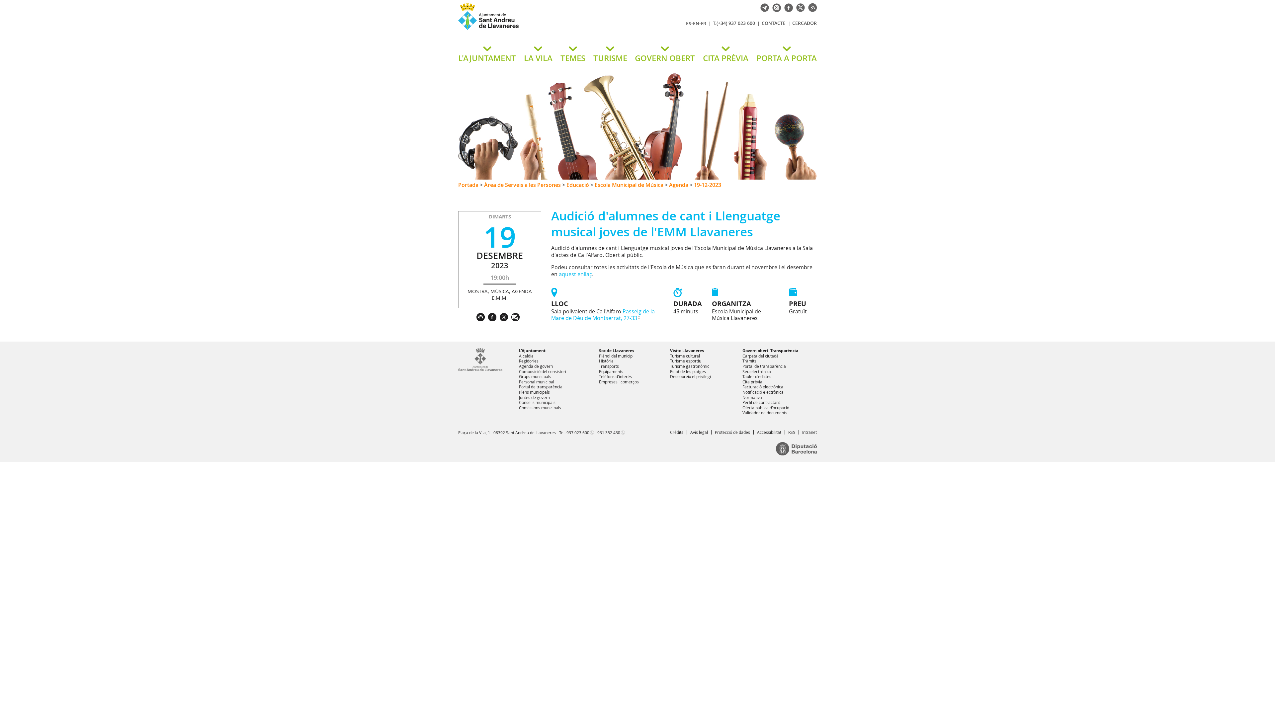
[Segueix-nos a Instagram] (775, 7)
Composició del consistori (542, 371)
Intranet (809, 432)
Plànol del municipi (616, 355)
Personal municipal (536, 381)
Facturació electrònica (762, 386)
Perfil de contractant (761, 402)
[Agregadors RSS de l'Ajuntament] (811, 7)
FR (703, 23)
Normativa (752, 397)
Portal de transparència (540, 386)
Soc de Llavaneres (616, 351)
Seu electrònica (756, 371)
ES (688, 23)
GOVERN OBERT (665, 58)
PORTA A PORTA (786, 58)
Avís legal (699, 432)
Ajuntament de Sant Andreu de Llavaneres (536, 29)
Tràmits (749, 360)
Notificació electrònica (763, 392)
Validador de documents (764, 412)
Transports (609, 366)
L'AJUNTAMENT (487, 58)
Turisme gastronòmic (689, 366)
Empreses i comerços (619, 381)
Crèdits (676, 432)
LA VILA (538, 58)
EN (696, 23)
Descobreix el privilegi (690, 376)
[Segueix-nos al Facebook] (787, 7)
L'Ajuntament (532, 351)
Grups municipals (535, 376)
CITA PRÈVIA (725, 58)
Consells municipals (537, 402)
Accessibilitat (769, 432)
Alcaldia (526, 355)
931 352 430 (608, 432)
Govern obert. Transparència (770, 351)
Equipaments (611, 371)
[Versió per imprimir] (482, 316)
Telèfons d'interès (615, 376)
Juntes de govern (534, 397)
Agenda (678, 185)
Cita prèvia (752, 381)
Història (606, 360)
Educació (577, 185)
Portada (468, 185)
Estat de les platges (688, 371)
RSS (791, 432)
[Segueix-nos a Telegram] (763, 7)
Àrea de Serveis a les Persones (522, 185)
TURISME (610, 58)
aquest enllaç (575, 274)
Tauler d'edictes (756, 376)
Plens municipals (534, 392)
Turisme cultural (685, 355)
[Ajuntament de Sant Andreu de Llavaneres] (480, 369)
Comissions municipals (540, 407)
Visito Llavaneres (687, 351)
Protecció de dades (732, 432)
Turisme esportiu (685, 360)
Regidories (529, 360)
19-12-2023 (707, 185)
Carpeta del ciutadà (760, 355)
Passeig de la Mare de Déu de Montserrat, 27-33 (603, 315)
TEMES (572, 58)
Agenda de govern (536, 366)
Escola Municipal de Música (629, 185)
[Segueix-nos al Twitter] (799, 7)
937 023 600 (577, 432)
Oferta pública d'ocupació (765, 407)
